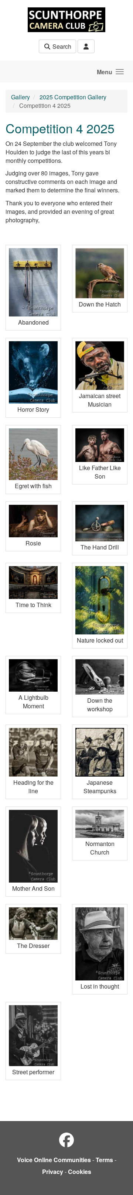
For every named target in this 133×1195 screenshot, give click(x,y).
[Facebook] (66, 1139)
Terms (104, 1159)
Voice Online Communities (54, 1159)
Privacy (52, 1171)
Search (61, 46)
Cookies (79, 1171)
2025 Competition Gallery (73, 97)
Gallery (20, 97)
